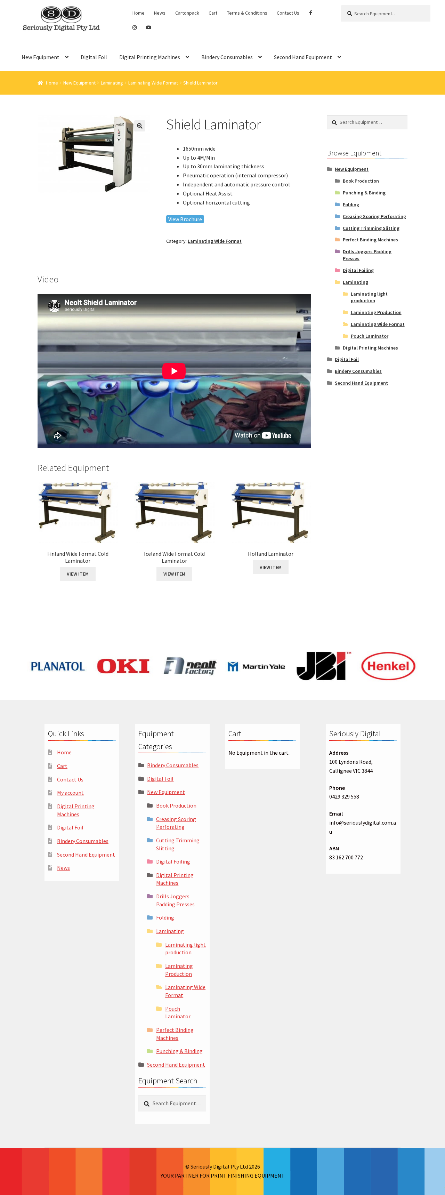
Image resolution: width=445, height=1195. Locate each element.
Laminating (112, 83)
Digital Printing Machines (149, 57)
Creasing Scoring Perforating (374, 216)
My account (70, 792)
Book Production (361, 181)
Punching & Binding (364, 193)
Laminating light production (369, 297)
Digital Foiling (358, 270)
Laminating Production (376, 312)
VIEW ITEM (78, 574)
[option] (58, 666)
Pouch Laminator (369, 336)
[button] (139, 125)
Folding (351, 204)
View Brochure (185, 219)
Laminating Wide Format (153, 83)
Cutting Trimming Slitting (371, 228)
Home (138, 13)
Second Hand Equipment (303, 57)
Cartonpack (187, 13)
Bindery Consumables (227, 57)
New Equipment (40, 57)
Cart (213, 13)
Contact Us (288, 13)
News (159, 13)
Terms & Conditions (247, 13)
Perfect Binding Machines (370, 239)
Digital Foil (94, 57)
